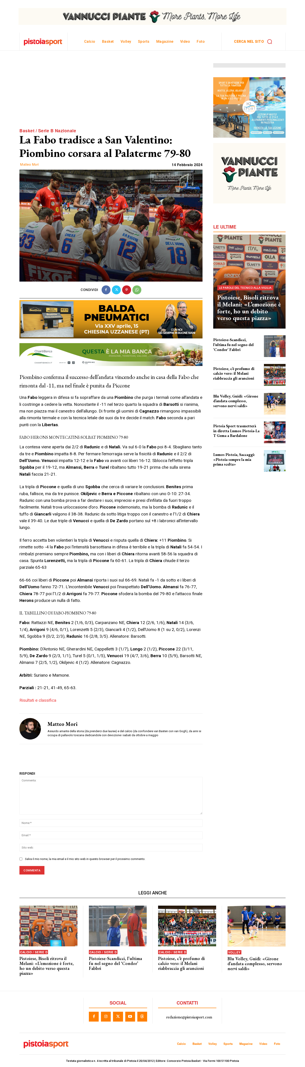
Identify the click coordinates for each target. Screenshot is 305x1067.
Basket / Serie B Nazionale (47, 131)
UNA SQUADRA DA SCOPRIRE (229, 382)
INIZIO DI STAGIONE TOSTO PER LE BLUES (232, 411)
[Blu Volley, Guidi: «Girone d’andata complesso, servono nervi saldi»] (275, 404)
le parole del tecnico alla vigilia (245, 288)
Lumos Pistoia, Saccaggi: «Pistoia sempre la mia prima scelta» (234, 459)
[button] (254, 41)
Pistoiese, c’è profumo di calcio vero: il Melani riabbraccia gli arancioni (233, 373)
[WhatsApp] (136, 289)
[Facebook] (106, 289)
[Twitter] (116, 289)
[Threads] (142, 1017)
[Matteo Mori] (30, 729)
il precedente (220, 353)
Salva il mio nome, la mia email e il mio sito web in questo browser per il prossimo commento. (85, 859)
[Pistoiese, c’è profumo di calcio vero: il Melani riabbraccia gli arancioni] (275, 375)
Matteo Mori (29, 164)
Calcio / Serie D (33, 952)
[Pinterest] (126, 289)
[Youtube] (130, 1017)
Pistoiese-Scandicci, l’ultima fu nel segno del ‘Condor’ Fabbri (233, 344)
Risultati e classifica (37, 700)
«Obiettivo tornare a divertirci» (230, 468)
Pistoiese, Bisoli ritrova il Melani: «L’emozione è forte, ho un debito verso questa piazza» (249, 307)
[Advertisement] (111, 94)
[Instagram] (106, 1017)
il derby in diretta (223, 439)
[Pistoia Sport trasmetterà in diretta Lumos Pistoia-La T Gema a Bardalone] (275, 432)
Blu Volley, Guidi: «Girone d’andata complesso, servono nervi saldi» (235, 400)
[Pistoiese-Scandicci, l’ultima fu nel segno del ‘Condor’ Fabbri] (275, 346)
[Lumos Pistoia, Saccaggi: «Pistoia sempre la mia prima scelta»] (275, 461)
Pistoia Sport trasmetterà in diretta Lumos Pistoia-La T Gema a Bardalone (236, 430)
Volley (234, 952)
